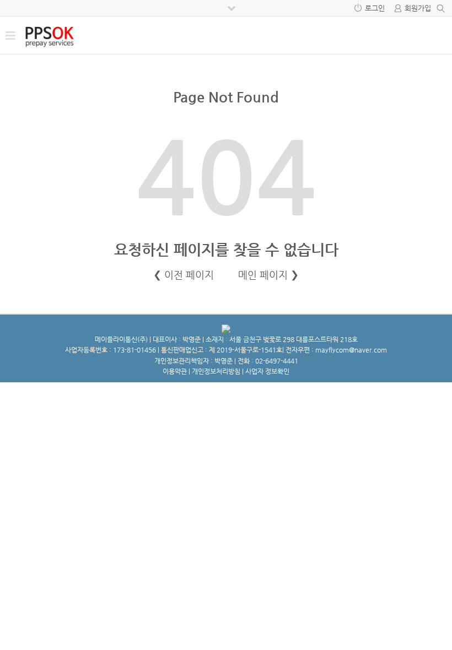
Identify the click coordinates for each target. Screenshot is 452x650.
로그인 (375, 8)
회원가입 (418, 8)
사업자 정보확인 (267, 371)
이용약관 (175, 371)
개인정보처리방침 (216, 371)
